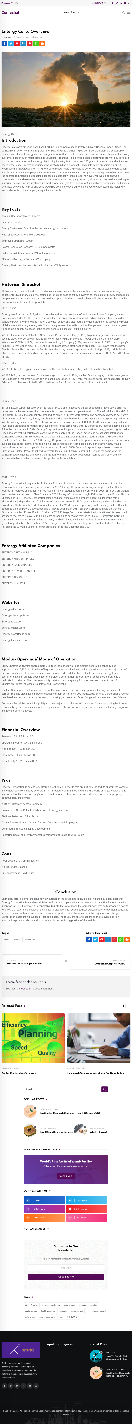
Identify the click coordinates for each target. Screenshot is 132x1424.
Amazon (34, 1305)
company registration (88, 1305)
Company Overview (10, 1068)
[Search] (123, 12)
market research (99, 1311)
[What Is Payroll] (80, 1130)
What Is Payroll (98, 1132)
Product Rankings (48, 1129)
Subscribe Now (66, 1277)
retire (61, 1317)
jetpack (7, 37)
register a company (47, 1317)
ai (26, 1305)
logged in (25, 988)
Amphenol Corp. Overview (110, 964)
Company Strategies (49, 1109)
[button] (123, 1006)
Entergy (17, 939)
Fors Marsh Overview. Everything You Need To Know (97, 1073)
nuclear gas (30, 939)
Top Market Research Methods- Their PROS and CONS (70, 1113)
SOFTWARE (72, 1317)
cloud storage (69, 1305)
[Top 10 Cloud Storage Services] (30, 1130)
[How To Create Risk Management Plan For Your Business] (96, 1356)
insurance (63, 1311)
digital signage (31, 1311)
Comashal (10, 12)
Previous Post (16, 960)
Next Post (117, 960)
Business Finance (98, 1129)
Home (66, 12)
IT (88, 1311)
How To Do (110, 1353)
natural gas (30, 1317)
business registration (51, 1305)
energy (6, 939)
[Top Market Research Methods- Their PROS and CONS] (30, 1111)
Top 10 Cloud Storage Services (56, 1132)
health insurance (48, 1311)
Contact (75, 12)
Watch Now (66, 1176)
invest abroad (77, 1311)
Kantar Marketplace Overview (19, 1073)
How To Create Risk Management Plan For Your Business (116, 1359)
